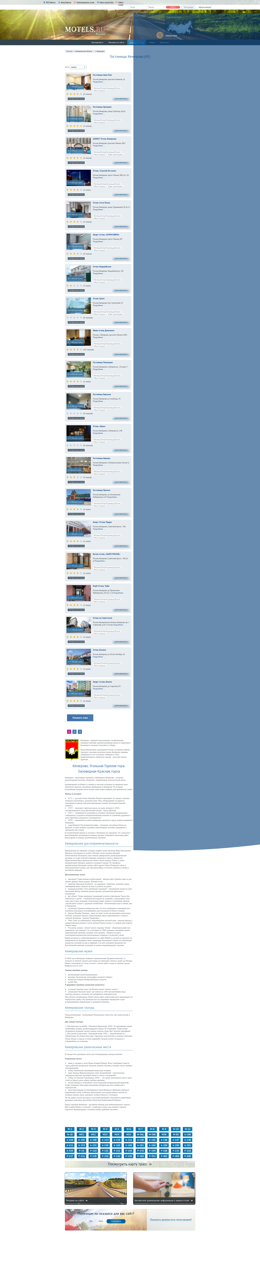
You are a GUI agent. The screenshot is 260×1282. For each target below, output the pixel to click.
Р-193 (152, 1150)
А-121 (128, 1139)
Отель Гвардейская (102, 267)
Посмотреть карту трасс (127, 1164)
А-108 (93, 1139)
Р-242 (117, 1156)
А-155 (93, 1145)
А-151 (69, 1145)
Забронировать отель (85, 2)
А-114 (105, 1139)
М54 (117, 1134)
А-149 (187, 1139)
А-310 (69, 1150)
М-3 (93, 1129)
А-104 (69, 1139)
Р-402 (164, 1156)
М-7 (140, 1129)
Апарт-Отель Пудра (102, 522)
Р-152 (117, 1150)
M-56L (140, 1134)
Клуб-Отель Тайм (101, 586)
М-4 (105, 1129)
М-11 (187, 1129)
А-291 (187, 1145)
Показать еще (80, 717)
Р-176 (140, 1150)
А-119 (117, 1139)
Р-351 (152, 1156)
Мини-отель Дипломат (104, 330)
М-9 (164, 1129)
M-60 (176, 1134)
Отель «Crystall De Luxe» (104, 171)
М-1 (70, 1129)
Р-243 (129, 1156)
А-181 (140, 1145)
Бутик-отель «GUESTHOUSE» (106, 554)
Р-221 (81, 1156)
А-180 (128, 1145)
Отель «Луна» (99, 426)
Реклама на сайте (116, 42)
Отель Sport (99, 298)
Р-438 (187, 1156)
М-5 (117, 1129)
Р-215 (176, 1150)
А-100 (187, 1134)
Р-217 (70, 1156)
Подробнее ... (99, 82)
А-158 (105, 1145)
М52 (93, 1134)
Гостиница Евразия (102, 394)
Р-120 (93, 1150)
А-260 (152, 1145)
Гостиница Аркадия (102, 107)
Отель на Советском (102, 618)
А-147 (176, 1139)
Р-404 (176, 1156)
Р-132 (105, 1150)
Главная (69, 51)
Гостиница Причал (101, 490)
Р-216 (187, 1150)
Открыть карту (171, 35)
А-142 (152, 1139)
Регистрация (189, 7)
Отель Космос (99, 650)
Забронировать (121, 99)
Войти (173, 7)
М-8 (152, 1129)
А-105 (81, 1139)
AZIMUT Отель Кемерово (104, 139)
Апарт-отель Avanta (102, 682)
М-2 (81, 1129)
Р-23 (81, 1150)
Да (90, 1221)
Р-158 (129, 1150)
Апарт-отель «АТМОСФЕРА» (106, 235)
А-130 (140, 1139)
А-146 (164, 1139)
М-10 (176, 1129)
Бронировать (97, 42)
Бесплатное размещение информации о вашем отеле (162, 1200)
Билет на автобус (107, 2)
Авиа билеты (66, 2)
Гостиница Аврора (101, 458)
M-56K (152, 1134)
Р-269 (140, 1156)
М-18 (70, 1134)
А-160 (117, 1145)
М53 (105, 1134)
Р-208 (164, 1150)
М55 (128, 1134)
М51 (81, 1134)
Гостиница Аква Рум (102, 75)
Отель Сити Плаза (101, 203)
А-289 (164, 1145)
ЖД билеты (50, 2)
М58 (164, 1134)
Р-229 (105, 1156)
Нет (101, 1221)
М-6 (129, 1129)
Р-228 (93, 1156)
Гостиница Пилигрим (103, 362)
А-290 (176, 1145)
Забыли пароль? (204, 7)
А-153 (81, 1145)
